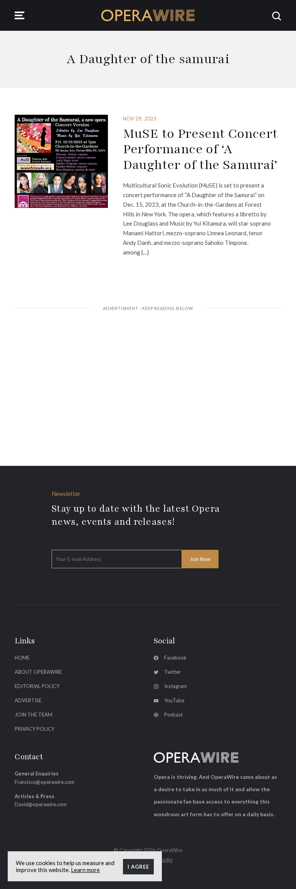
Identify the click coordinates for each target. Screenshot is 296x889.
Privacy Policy (34, 729)
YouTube (174, 700)
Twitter (172, 672)
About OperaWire (38, 672)
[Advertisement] (148, 376)
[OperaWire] (148, 15)
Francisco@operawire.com (44, 782)
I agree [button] (138, 867)
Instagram (175, 686)
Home (22, 658)
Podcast (173, 715)
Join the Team (33, 715)
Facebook (175, 658)
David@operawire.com (41, 804)
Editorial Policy (37, 686)
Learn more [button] (85, 869)
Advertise (28, 700)
